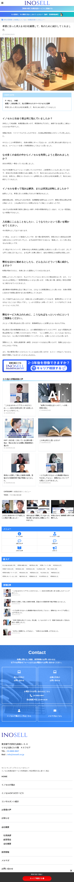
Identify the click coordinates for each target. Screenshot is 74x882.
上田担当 (41, 569)
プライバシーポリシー (21, 768)
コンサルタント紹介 (10, 801)
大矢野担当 (44, 576)
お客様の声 (6, 810)
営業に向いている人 (10, 576)
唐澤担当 (34, 565)
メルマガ (5, 860)
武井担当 (30, 569)
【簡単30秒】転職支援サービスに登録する (37, 8)
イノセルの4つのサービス (13, 793)
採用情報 (5, 852)
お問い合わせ (7, 869)
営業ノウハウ (46, 565)
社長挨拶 (7, 835)
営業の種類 (22, 565)
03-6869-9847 (13, 751)
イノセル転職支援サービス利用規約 (15, 771)
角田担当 (55, 572)
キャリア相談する (36, 878)
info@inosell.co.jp (15, 754)
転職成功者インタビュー (22, 491)
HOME (4, 776)
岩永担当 (24, 572)
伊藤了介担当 (8, 569)
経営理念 (7, 840)
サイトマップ (6, 768)
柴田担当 (34, 572)
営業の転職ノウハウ (10, 572)
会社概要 (5, 827)
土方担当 (45, 572)
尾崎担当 (54, 576)
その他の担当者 (16, 495)
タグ (7, 559)
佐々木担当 (52, 569)
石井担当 (57, 565)
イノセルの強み (8, 785)
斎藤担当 (33, 576)
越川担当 (23, 576)
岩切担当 (20, 569)
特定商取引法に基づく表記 (39, 771)
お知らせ (5, 818)
